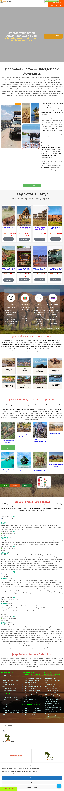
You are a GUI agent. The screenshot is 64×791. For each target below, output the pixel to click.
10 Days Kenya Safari (51, 714)
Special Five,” (38, 344)
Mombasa (50, 351)
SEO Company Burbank (7, 725)
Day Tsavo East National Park (11, 690)
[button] (61, 765)
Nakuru (46, 135)
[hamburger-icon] (46, 3)
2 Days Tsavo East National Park (33, 678)
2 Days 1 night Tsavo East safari (24, 228)
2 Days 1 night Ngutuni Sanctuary (24, 268)
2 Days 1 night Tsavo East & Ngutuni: (8, 268)
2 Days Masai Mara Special (31, 708)
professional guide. (47, 157)
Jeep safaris (58, 405)
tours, (29, 658)
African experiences (55, 139)
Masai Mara (16, 413)
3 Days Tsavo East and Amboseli (33, 697)
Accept (32, 778)
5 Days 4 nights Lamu (51, 688)
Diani (49, 137)
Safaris (51, 108)
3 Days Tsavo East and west (31, 695)
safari (41, 405)
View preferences (32, 787)
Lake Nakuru (31, 413)
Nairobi (42, 351)
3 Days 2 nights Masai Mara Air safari (8, 228)
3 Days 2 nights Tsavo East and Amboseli (55, 268)
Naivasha (52, 135)
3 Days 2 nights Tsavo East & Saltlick (39, 268)
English (50, 1)
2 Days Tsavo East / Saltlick (31, 680)
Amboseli (22, 413)
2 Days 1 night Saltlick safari (40, 228)
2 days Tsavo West (29, 684)
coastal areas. (35, 419)
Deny (32, 782)
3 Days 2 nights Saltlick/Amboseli (55, 228)
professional (44, 417)
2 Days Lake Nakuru (50, 678)
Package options (33, 666)
